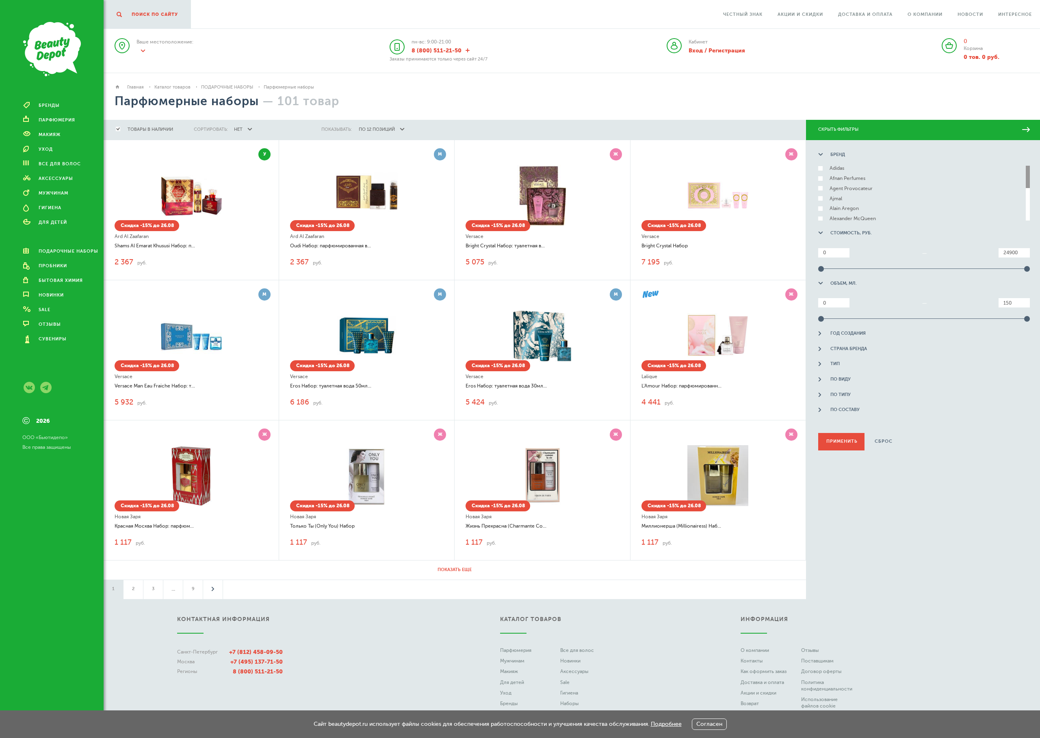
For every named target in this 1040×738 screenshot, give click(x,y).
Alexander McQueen (853, 218)
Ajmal (836, 198)
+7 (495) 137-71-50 (256, 661)
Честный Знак (743, 14)
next (213, 589)
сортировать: (211, 129)
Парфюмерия (515, 650)
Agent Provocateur (851, 188)
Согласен (709, 724)
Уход (505, 693)
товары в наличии (150, 129)
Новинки (570, 661)
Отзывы (810, 650)
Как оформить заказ (763, 671)
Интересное (1015, 14)
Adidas (837, 168)
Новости (970, 14)
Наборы (569, 703)
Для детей (512, 682)
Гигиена (569, 693)
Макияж (509, 671)
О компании (925, 14)
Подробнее (666, 724)
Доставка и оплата (865, 14)
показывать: (336, 129)
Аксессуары (574, 671)
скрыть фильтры (838, 129)
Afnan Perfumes (847, 178)
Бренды (509, 703)
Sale (565, 682)
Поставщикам (817, 661)
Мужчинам (512, 661)
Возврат (750, 703)
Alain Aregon (844, 208)
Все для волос (577, 650)
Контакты (752, 661)
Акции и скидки (800, 14)
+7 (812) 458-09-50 (256, 652)
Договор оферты (821, 671)
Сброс (884, 441)
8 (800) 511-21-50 (258, 671)
